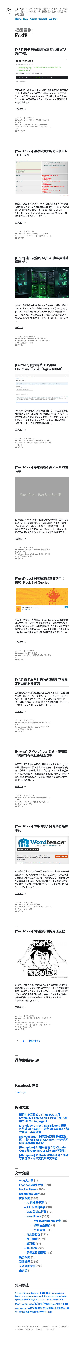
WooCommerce (24, 1303)
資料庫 (36, 338)
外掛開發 (30, 233)
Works (52, 18)
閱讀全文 (20, 109)
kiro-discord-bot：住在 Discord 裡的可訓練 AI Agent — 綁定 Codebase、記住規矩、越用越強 (44, 1129)
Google (18, 1296)
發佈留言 (21, 238)
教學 (45, 1025)
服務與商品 (29, 1329)
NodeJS (22, 1300)
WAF (21, 127)
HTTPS (24, 1296)
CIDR (19, 124)
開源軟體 (42, 236)
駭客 (30, 804)
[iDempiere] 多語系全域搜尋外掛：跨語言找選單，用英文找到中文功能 (43, 1156)
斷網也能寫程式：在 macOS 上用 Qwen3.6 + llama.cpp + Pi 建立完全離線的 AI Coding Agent (43, 1118)
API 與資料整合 (36, 1207)
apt (19, 727)
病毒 (19, 804)
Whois (26, 127)
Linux (56, 1296)
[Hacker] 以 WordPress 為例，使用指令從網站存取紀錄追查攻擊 (41, 753)
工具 (25, 1308)
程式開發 (46, 120)
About (33, 18)
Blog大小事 (26, 1180)
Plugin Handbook (41, 1300)
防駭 (30, 909)
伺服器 (54, 1304)
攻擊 (46, 907)
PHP (45, 124)
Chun (19, 118)
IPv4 (36, 124)
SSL (51, 1300)
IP (32, 124)
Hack (31, 1022)
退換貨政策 (40, 1329)
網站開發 (33, 1312)
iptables (20, 340)
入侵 (28, 907)
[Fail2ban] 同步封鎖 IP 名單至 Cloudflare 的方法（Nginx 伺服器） (39, 367)
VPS (16, 127)
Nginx (36, 443)
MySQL (35, 340)
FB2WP (62, 1293)
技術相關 (39, 120)
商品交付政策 (51, 1329)
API (16, 1293)
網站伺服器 (22, 556)
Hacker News (28, 1189)
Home (18, 18)
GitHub (54, 1327)
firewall (23, 727)
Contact (42, 18)
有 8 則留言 (21, 1029)
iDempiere (30, 1296)
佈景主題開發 (42, 1225)
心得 (28, 1309)
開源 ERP (40, 1312)
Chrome (28, 1293)
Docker (34, 1293)
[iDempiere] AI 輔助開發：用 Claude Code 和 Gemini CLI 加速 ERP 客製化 (42, 1149)
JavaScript (38, 1022)
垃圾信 (35, 802)
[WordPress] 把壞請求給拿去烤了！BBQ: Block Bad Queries (40, 580)
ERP (38, 1293)
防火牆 (49, 236)
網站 (19, 1027)
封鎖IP (41, 554)
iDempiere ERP (29, 1193)
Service (30, 727)
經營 (27, 1312)
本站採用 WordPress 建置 (31, 1327)
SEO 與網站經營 (36, 1211)
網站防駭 (43, 655)
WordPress (21, 120)
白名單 (41, 127)
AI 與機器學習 (35, 1202)
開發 (50, 1312)
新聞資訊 (35, 653)
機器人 (17, 1312)
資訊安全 (18, 122)
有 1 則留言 (21, 131)
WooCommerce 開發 (47, 1220)
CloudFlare (26, 124)
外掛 (36, 236)
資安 (46, 127)
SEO (48, 1300)
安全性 (17, 343)
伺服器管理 (30, 120)
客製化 (21, 1308)
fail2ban (29, 443)
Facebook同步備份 (24, 550)
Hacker (20, 802)
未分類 (23, 1270)
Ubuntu (41, 340)
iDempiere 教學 (39, 1296)
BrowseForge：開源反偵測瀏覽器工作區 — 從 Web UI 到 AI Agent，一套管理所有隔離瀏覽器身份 (43, 1140)
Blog (25, 18)
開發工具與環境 (36, 1252)
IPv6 (41, 124)
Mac (59, 1296)
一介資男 (19, 8)
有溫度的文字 (27, 1266)
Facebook (45, 1292)
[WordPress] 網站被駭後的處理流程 (40, 931)
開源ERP (45, 1312)
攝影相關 (24, 1257)
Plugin (33, 1300)
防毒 (19, 909)
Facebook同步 (23, 1022)
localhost (27, 340)
